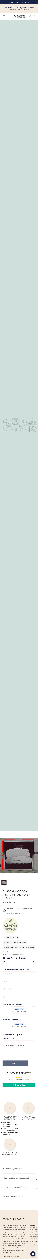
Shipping (5, 954)
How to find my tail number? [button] (13, 1169)
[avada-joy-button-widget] (32, 1253)
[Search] (30, 16)
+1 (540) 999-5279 (23, 9)
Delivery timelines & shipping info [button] (15, 1196)
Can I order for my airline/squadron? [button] (16, 1187)
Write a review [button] (19, 1085)
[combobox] (19, 962)
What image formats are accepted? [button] (16, 1178)
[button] (4, 16)
